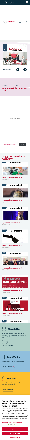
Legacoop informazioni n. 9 (12, 291)
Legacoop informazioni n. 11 (12, 245)
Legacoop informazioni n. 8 (12, 313)
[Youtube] (10, 2)
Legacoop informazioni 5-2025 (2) (10, 144)
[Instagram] (14, 2)
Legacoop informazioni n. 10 (12, 268)
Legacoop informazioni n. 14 (12, 177)
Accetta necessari (15, 433)
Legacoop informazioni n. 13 (12, 200)
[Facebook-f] (3, 2)
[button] (20, 22)
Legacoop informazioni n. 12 (12, 223)
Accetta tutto (15, 429)
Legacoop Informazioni (17, 85)
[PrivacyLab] (11, 425)
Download (22, 144)
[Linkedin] (6, 2)
